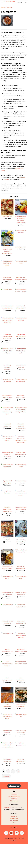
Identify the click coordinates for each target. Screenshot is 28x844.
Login (14, 822)
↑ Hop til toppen (14, 786)
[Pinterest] (17, 833)
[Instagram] (22, 833)
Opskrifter (9, 7)
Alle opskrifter (14, 820)
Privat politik (14, 794)
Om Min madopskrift (14, 796)
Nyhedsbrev (7, 807)
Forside (3, 7)
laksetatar (22, 177)
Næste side (6, 776)
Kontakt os (14, 816)
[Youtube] (11, 833)
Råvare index (14, 800)
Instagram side (14, 818)
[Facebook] (6, 833)
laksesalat (6, 179)
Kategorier (14, 798)
